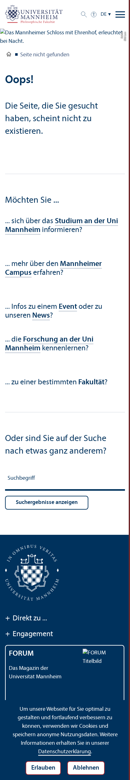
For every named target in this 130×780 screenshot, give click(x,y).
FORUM (21, 654)
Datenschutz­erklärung (64, 752)
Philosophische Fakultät (9, 55)
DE (104, 14)
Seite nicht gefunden (44, 55)
